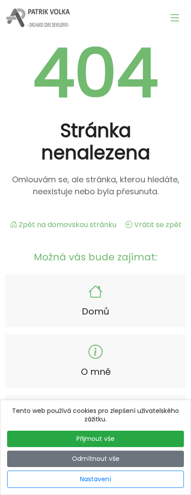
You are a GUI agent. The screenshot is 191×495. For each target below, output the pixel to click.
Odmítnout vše (95, 458)
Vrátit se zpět (157, 225)
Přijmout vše (95, 438)
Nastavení (95, 479)
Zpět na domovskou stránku (67, 225)
